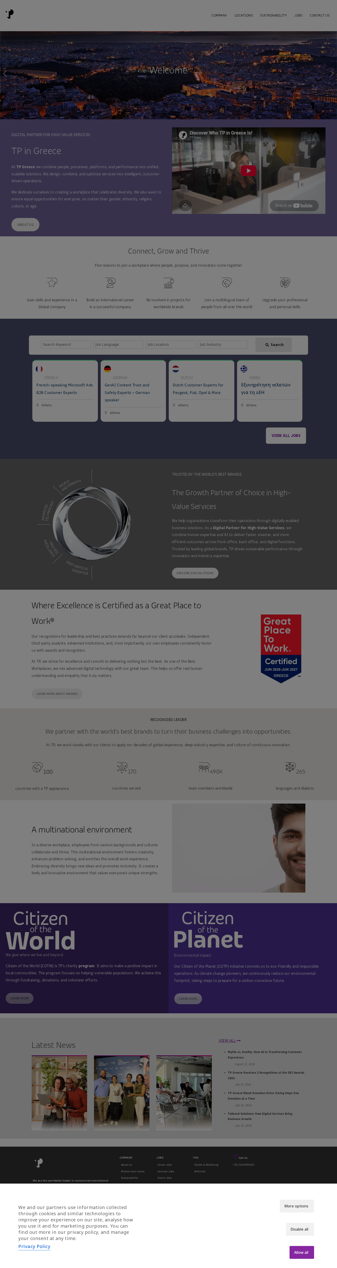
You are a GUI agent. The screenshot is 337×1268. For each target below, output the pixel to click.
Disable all (299, 1229)
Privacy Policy (34, 1246)
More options (296, 1206)
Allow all (301, 1252)
